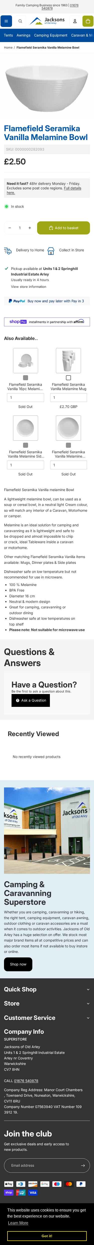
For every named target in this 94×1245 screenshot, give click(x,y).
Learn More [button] (18, 1223)
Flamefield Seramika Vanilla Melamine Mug (68, 386)
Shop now (18, 964)
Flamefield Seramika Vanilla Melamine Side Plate (25, 456)
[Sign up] (83, 1165)
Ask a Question (33, 700)
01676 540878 (26, 1081)
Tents (8, 35)
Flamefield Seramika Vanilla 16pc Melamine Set (25, 388)
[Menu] (6, 21)
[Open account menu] (74, 21)
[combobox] (20, 21)
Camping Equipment (50, 35)
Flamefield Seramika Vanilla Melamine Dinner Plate (68, 456)
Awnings (23, 35)
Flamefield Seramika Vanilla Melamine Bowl (48, 47)
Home (8, 47)
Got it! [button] (47, 1236)
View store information (28, 287)
